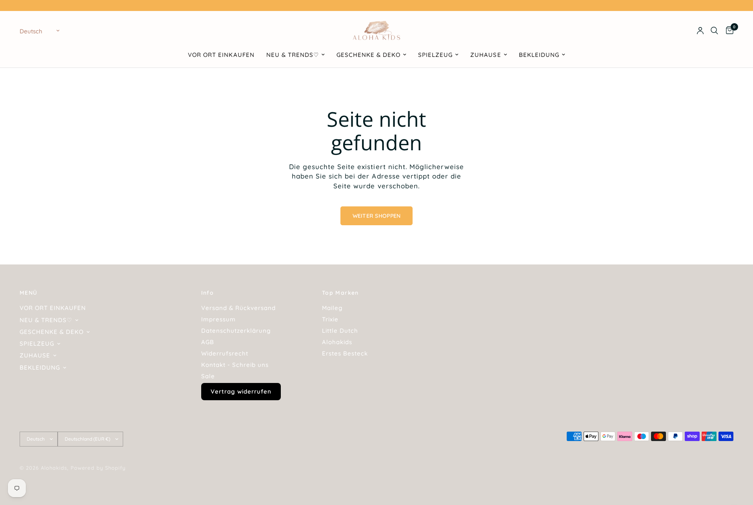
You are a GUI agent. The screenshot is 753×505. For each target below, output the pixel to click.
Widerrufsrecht (224, 353)
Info (207, 292)
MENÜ (29, 292)
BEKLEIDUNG (539, 54)
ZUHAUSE (485, 54)
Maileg (332, 308)
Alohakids (337, 342)
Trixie (330, 319)
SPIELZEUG (435, 54)
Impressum (218, 319)
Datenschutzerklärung (236, 330)
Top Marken (340, 292)
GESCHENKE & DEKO (368, 54)
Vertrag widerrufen (241, 391)
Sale (208, 376)
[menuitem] (221, 55)
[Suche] (714, 30)
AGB (207, 342)
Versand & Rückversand (238, 308)
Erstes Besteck (345, 353)
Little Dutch (340, 330)
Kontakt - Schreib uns (235, 364)
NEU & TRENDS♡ (292, 54)
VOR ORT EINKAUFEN (221, 54)
